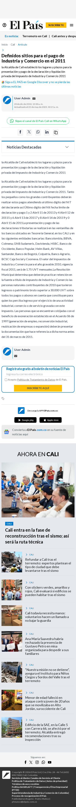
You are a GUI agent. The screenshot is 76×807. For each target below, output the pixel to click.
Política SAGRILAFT (22, 787)
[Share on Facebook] (20, 132)
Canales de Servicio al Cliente (45, 778)
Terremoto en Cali (34, 36)
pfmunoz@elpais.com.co (24, 801)
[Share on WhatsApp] (38, 132)
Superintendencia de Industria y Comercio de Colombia (40, 792)
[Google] (25, 420)
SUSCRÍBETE (56, 25)
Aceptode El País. (37, 379)
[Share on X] (29, 132)
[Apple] (50, 420)
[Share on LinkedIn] (47, 132)
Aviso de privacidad (56, 781)
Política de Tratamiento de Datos (36, 379)
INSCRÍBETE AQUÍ (38, 388)
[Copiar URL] (56, 132)
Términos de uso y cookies (25, 784)
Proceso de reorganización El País (29, 795)
